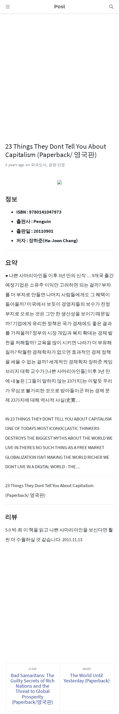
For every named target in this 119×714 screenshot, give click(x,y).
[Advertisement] (59, 73)
